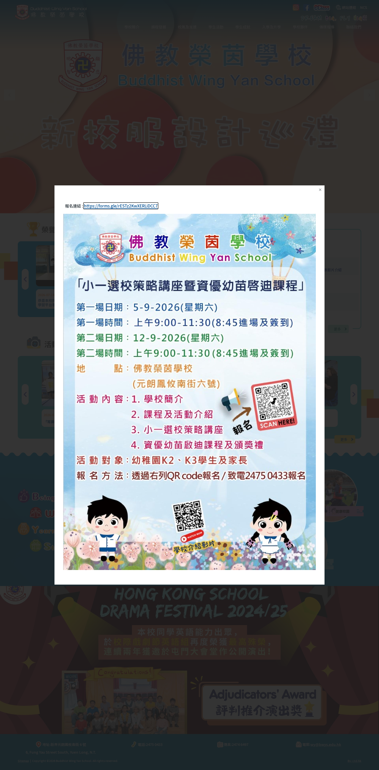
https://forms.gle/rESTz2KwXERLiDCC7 (121, 206)
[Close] (320, 189)
